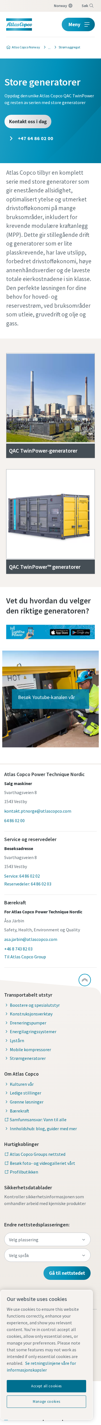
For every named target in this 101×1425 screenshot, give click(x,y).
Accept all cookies (46, 1386)
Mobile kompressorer (30, 1049)
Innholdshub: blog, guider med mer (43, 1128)
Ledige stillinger (25, 1093)
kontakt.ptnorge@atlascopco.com (37, 811)
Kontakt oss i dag (28, 121)
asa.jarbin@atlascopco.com (30, 939)
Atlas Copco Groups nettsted (37, 1154)
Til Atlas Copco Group (25, 956)
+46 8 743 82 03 (18, 949)
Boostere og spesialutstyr (35, 1005)
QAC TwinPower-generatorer (43, 450)
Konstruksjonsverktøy (31, 1014)
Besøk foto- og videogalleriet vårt (42, 1163)
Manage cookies (46, 1401)
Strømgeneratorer (28, 1058)
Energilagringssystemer (33, 1031)
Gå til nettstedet (67, 1273)
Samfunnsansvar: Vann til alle (38, 1119)
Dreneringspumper (28, 1023)
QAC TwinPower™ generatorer (45, 566)
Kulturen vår (22, 1084)
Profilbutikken (24, 1172)
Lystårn (17, 1040)
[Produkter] (47, 47)
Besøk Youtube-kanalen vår (46, 697)
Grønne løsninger (26, 1102)
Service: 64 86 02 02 (22, 876)
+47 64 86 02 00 (35, 138)
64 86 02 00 (14, 820)
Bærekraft (19, 1111)
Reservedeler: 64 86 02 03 (27, 884)
